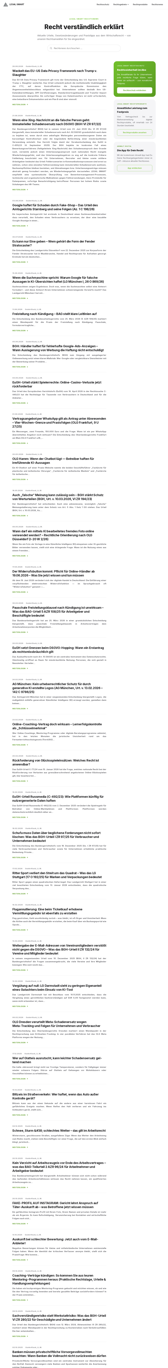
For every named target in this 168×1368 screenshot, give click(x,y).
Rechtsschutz (103, 4)
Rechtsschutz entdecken (134, 90)
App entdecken (135, 168)
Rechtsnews (157, 4)
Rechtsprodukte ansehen (134, 132)
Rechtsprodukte (140, 4)
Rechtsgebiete (120, 4)
